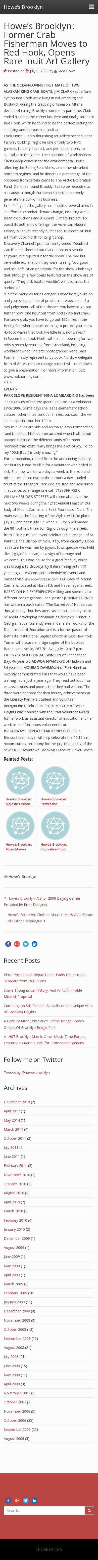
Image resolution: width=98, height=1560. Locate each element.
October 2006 (15, 1420)
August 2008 (14, 1347)
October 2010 (15, 1183)
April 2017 (12, 1111)
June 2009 (12, 1256)
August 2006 (14, 1438)
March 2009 (13, 1283)
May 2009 (12, 1265)
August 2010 (14, 1192)
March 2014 (13, 1129)
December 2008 (17, 1311)
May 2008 (12, 1374)
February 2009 (15, 1293)
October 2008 (15, 1329)
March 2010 (13, 1211)
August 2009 (14, 1247)
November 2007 (17, 1393)
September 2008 (17, 1338)
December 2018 (17, 1101)
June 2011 (12, 1156)
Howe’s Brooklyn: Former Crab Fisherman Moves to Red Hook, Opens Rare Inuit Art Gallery (47, 43)
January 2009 (14, 1302)
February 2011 (15, 1165)
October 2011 (15, 1138)
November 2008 (17, 1320)
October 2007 (15, 1402)
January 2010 (14, 1229)
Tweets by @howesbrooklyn (27, 1072)
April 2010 (12, 1202)
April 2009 (12, 1274)
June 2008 (12, 1365)
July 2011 (11, 1147)
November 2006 (17, 1411)
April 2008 (12, 1384)
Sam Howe (66, 71)
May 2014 (12, 1120)
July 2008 (11, 1356)
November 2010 (17, 1174)
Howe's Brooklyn (22, 876)
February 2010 (15, 1220)
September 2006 (17, 1429)
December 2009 (17, 1238)
